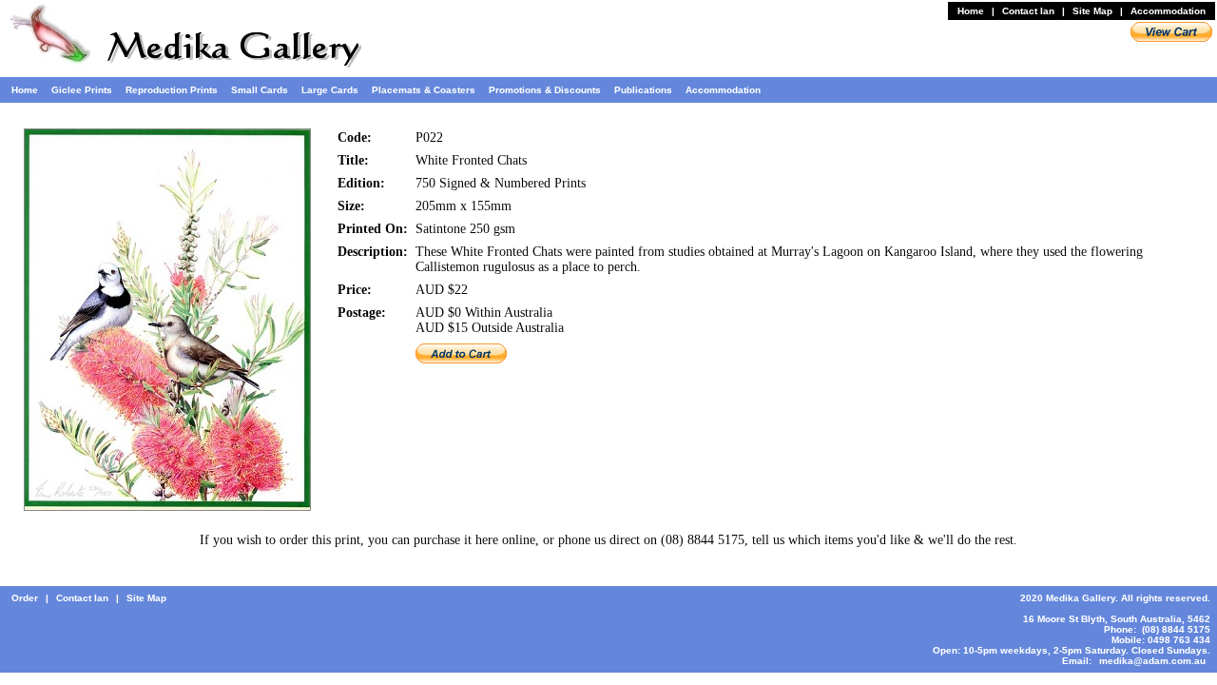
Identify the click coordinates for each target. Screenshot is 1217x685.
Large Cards (329, 90)
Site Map (1092, 11)
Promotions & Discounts (545, 90)
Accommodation (1168, 11)
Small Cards (259, 90)
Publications (643, 90)
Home (970, 11)
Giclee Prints (81, 90)
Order (24, 598)
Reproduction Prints (172, 90)
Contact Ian (1028, 11)
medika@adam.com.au (1152, 661)
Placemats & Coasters (423, 90)
